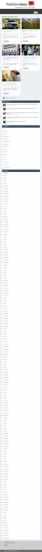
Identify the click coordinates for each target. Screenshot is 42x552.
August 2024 (5, 234)
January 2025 (5, 221)
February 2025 (5, 219)
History (4, 154)
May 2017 (4, 456)
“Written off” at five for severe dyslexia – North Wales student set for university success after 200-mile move (22, 113)
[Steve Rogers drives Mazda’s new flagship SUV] (11, 23)
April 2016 (5, 489)
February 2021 (5, 341)
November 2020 (6, 349)
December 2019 (5, 377)
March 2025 (5, 216)
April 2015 (5, 520)
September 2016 (6, 476)
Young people (5, 167)
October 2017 (5, 443)
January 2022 (5, 313)
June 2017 (5, 453)
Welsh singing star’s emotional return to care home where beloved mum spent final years (21, 104)
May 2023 (4, 272)
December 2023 (5, 254)
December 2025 (5, 193)
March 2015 (5, 522)
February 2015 (5, 525)
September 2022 (6, 293)
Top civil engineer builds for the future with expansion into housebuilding (11, 58)
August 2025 (5, 203)
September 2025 (6, 201)
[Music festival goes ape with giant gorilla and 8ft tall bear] (4, 122)
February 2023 (5, 280)
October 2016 (5, 474)
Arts (13, 86)
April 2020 (5, 367)
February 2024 (5, 249)
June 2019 (5, 392)
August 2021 (5, 326)
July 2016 (4, 481)
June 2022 (5, 300)
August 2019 (5, 387)
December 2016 (5, 469)
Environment (36, 33)
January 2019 (5, 405)
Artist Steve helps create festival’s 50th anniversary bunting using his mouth (10, 84)
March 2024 (5, 247)
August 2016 (5, 479)
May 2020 (4, 364)
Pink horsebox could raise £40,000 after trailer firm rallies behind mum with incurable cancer (22, 117)
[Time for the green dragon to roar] (31, 23)
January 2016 (5, 497)
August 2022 (5, 295)
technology (16, 33)
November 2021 (6, 318)
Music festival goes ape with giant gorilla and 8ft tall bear (16, 121)
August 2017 (5, 448)
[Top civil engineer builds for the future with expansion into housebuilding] (11, 49)
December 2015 (5, 499)
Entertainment (5, 141)
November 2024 (6, 226)
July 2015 (4, 512)
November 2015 (6, 502)
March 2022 (5, 308)
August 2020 (5, 356)
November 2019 (6, 379)
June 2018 (5, 423)
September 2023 (6, 262)
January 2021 (5, 344)
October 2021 (5, 321)
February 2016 (5, 494)
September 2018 (6, 415)
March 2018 (5, 430)
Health (11, 105)
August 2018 (5, 418)
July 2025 (4, 206)
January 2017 (5, 466)
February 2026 (5, 188)
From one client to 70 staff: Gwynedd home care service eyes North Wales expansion (21, 108)
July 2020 (4, 359)
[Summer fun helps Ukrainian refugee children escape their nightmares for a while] (31, 49)
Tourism (4, 164)
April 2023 (5, 275)
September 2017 (6, 446)
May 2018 (4, 425)
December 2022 (5, 285)
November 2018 (6, 410)
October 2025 (5, 198)
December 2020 (5, 346)
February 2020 (5, 372)
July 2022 (4, 298)
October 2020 (5, 351)
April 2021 (5, 336)
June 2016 (5, 484)
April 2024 (5, 244)
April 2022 (5, 305)
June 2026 (5, 178)
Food (4, 149)
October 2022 (5, 290)
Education (11, 114)
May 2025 (4, 211)
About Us (6, 544)
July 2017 (4, 451)
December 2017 (5, 438)
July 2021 (4, 328)
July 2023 (4, 267)
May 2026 (4, 180)
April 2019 (5, 397)
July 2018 (4, 420)
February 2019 (5, 402)
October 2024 (5, 229)
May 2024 (4, 242)
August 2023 (5, 265)
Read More (6, 41)
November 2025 (6, 196)
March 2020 (5, 369)
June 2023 (5, 270)
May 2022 (4, 303)
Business (14, 60)
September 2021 (6, 323)
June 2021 (5, 331)
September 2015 (6, 507)
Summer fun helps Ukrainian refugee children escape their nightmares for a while (30, 58)
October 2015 (5, 504)
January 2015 (5, 527)
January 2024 (5, 252)
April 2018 (5, 428)
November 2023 (6, 257)
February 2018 (5, 433)
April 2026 (5, 183)
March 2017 (5, 461)
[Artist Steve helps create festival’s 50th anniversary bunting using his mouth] (11, 75)
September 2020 (6, 354)
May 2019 (4, 395)
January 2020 (5, 374)
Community (5, 136)
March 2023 (5, 277)
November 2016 (6, 471)
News (16, 60)
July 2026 (4, 175)
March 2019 (5, 400)
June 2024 (5, 239)
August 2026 (5, 173)
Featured (14, 33)
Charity (14, 118)
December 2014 (5, 530)
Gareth (7, 33)
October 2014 (5, 535)
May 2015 (4, 517)
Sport (4, 159)
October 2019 (5, 382)
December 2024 (5, 224)
